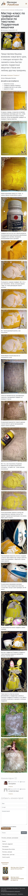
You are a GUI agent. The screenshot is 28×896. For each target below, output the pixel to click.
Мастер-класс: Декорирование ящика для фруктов (17, 878)
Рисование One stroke (8, 849)
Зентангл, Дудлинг (7, 844)
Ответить (11, 786)
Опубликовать (6, 828)
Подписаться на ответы (9, 826)
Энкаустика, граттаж (8, 854)
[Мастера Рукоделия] (10, 3)
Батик (4, 841)
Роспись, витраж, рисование (10, 838)
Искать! (24, 832)
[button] (26, 3)
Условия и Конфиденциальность (9, 894)
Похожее (4, 864)
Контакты (20, 894)
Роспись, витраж (7, 852)
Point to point (6, 857)
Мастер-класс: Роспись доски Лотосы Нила (17, 868)
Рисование (5, 846)
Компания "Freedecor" (13, 75)
